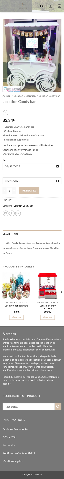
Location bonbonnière (16, 305)
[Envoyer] (58, 406)
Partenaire (9, 445)
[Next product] (5, 112)
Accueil (7, 95)
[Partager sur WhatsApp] (6, 213)
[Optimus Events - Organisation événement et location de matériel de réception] (23, 6)
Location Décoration (25, 95)
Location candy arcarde (48, 307)
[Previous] (3, 299)
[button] (5, 6)
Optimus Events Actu (15, 429)
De (4, 159)
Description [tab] (10, 233)
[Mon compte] (50, 6)
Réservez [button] (16, 317)
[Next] (61, 299)
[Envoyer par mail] (18, 213)
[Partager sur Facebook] (12, 213)
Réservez (29, 190)
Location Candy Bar (49, 95)
